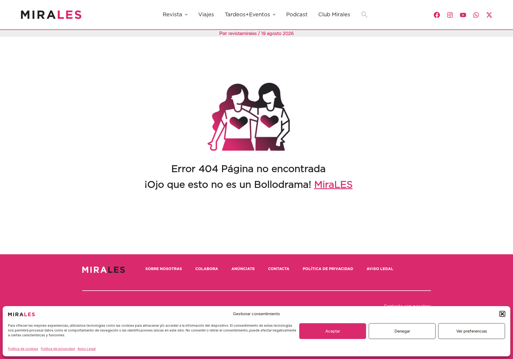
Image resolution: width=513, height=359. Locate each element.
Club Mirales (334, 14)
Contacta (278, 269)
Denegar (402, 331)
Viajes (206, 14)
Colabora (206, 269)
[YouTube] (463, 15)
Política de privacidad (58, 349)
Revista (172, 14)
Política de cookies (23, 349)
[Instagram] (450, 15)
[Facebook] (437, 15)
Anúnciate (243, 269)
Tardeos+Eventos (247, 14)
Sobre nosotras (163, 269)
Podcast (297, 14)
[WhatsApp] (476, 15)
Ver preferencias (471, 331)
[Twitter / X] (489, 15)
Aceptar (332, 331)
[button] (502, 314)
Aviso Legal (86, 349)
